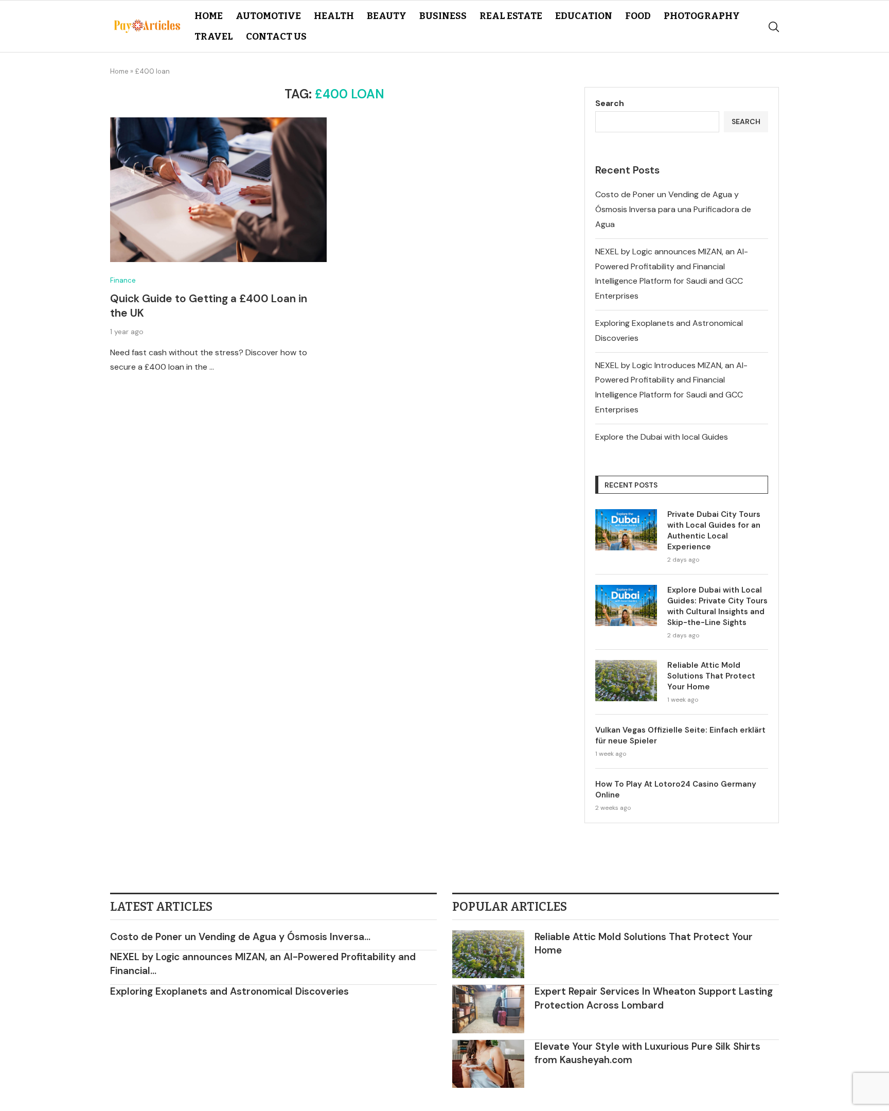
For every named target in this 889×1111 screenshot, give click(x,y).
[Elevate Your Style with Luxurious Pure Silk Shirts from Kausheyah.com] (488, 1064)
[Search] (774, 26)
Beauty (386, 16)
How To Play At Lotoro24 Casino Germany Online (675, 789)
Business (443, 16)
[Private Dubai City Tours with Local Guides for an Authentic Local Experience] (626, 529)
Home (208, 16)
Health (334, 16)
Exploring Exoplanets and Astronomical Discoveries (229, 991)
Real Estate (510, 16)
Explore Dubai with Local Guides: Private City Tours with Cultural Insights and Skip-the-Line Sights (717, 606)
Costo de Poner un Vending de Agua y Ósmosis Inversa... (240, 936)
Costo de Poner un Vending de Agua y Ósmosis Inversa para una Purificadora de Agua (673, 209)
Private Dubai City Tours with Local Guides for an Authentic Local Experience (713, 530)
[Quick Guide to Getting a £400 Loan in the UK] (218, 189)
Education (583, 16)
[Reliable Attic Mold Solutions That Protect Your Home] (626, 680)
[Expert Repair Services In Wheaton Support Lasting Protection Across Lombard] (488, 1009)
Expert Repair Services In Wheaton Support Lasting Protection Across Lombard (654, 998)
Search (609, 103)
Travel (213, 36)
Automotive (268, 16)
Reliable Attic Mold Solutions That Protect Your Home (711, 676)
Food (638, 16)
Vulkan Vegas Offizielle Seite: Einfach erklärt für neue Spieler (680, 735)
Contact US (276, 36)
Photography (702, 16)
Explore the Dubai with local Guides (661, 436)
